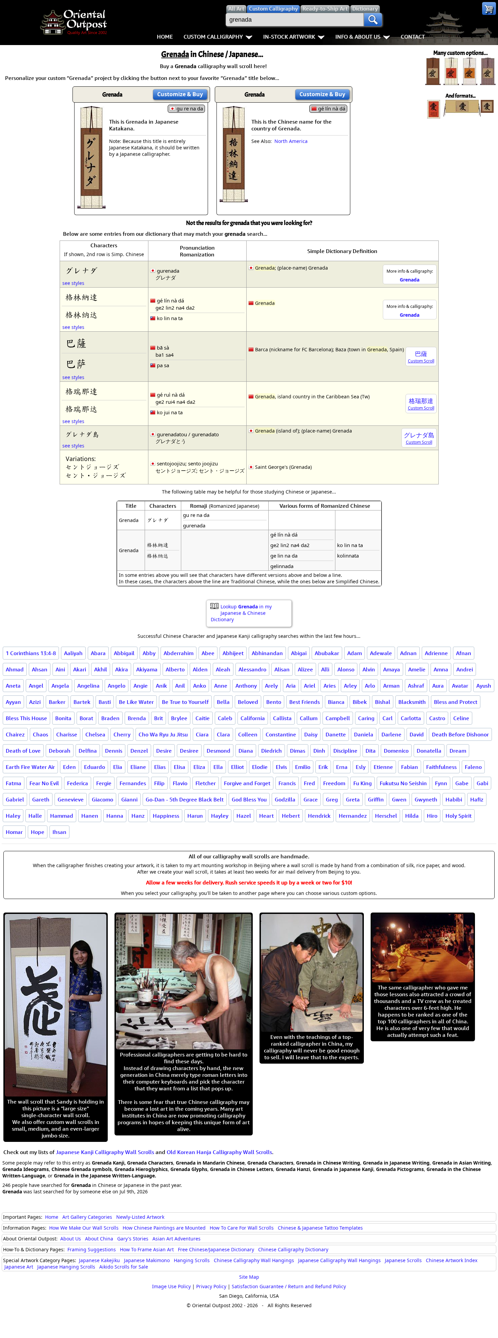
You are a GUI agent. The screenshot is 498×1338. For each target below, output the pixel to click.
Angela (60, 685)
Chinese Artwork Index (451, 1260)
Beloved (248, 701)
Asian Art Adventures (176, 1238)
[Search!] (373, 19)
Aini (60, 669)
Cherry (121, 734)
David (417, 734)
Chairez (15, 734)
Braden (110, 718)
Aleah (223, 669)
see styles (73, 283)
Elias (160, 767)
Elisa (179, 767)
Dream (458, 750)
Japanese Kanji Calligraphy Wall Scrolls (105, 1152)
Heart (266, 815)
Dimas (297, 750)
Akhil (100, 669)
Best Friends (304, 701)
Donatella (429, 750)
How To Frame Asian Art (147, 1249)
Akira (121, 669)
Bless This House (26, 718)
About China (99, 1238)
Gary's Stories (132, 1238)
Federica (77, 783)
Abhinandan (267, 653)
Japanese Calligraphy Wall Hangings (339, 1260)
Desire (164, 750)
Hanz (138, 815)
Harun (195, 815)
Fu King (362, 783)
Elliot (237, 767)
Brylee (179, 718)
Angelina (88, 685)
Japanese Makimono (147, 1260)
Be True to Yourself (185, 701)
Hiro (432, 815)
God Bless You (249, 799)
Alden (200, 669)
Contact (413, 36)
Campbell (338, 718)
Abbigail (124, 653)
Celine (461, 718)
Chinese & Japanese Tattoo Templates (320, 1228)
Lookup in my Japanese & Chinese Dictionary (241, 613)
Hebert (291, 815)
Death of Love (23, 750)
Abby (149, 653)
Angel (36, 685)
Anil (180, 685)
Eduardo (94, 767)
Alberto (175, 669)
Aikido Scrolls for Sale (123, 1266)
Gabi (482, 783)
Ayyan (13, 701)
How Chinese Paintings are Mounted (164, 1228)
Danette (336, 734)
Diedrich (271, 750)
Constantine (281, 734)
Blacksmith (412, 701)
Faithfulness (441, 767)
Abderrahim (178, 653)
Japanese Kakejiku (99, 1260)
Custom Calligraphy (213, 36)
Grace (311, 799)
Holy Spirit (458, 815)
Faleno (473, 767)
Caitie (202, 718)
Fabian (409, 767)
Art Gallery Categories (87, 1217)
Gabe (462, 783)
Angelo (116, 685)
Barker (57, 701)
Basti (105, 701)
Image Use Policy (171, 1286)
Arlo (370, 685)
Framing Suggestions (91, 1249)
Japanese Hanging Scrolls (66, 1266)
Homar (14, 832)
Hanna (114, 815)
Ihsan (59, 832)
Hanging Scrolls (192, 1260)
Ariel (309, 685)
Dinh (319, 750)
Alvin (368, 669)
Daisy (310, 734)
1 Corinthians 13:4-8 (31, 653)
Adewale (381, 653)
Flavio (180, 783)
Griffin (376, 799)
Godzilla (285, 799)
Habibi (453, 799)
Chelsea (95, 734)
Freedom (334, 783)
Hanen (89, 815)
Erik (323, 767)
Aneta (13, 685)
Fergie (103, 783)
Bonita (63, 718)
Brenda (137, 718)
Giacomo (102, 799)
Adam (354, 653)
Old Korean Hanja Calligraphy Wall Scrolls (219, 1152)
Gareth (40, 799)
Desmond (218, 750)
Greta (353, 799)
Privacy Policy (211, 1286)
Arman (391, 685)
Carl (387, 718)
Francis (287, 783)
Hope (37, 832)
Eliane (138, 767)
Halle (35, 815)
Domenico (396, 750)
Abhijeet (233, 653)
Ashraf (416, 685)
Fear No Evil (44, 783)
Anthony (246, 685)
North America (291, 141)
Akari (79, 669)
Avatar (460, 685)
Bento (273, 701)
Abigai (299, 653)
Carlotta (411, 718)
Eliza (199, 767)
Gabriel (15, 799)
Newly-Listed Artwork (140, 1217)
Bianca (336, 701)
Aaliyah (73, 653)
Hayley (219, 815)
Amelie (417, 669)
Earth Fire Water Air (30, 767)
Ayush (483, 685)
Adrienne (436, 653)
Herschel (386, 815)
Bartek (82, 701)
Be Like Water (136, 701)
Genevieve (71, 799)
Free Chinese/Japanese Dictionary (216, 1249)
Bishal (382, 701)
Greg (332, 799)
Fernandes (133, 783)
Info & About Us (357, 36)
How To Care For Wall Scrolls (242, 1228)
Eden (69, 767)
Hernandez (353, 815)
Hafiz (476, 799)
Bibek (360, 701)
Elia (117, 767)
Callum (308, 718)
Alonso (345, 669)
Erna (342, 767)
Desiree (189, 750)
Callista (282, 718)
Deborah (59, 750)
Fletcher (205, 783)
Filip (159, 783)
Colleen (247, 734)
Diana (245, 750)
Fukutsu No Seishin (403, 783)
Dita (371, 750)
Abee (208, 653)
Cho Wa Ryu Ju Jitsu (163, 734)
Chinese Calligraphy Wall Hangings (254, 1260)
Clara (223, 734)
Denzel (139, 750)
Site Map (249, 1277)
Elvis (281, 767)
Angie (140, 685)
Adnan (408, 653)
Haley (13, 815)
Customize (180, 94)
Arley (350, 685)
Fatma (13, 783)
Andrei (464, 669)
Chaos (40, 734)
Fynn (441, 783)
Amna (441, 669)
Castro (437, 718)
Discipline (345, 750)
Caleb (225, 718)
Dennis (113, 750)
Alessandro (252, 669)
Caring (366, 718)
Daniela (363, 734)
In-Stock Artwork (289, 36)
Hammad (61, 815)
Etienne (383, 767)
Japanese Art (18, 1266)
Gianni (129, 799)
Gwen (399, 799)
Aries (330, 685)
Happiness (166, 815)
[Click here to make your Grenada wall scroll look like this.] (91, 205)
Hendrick (319, 815)
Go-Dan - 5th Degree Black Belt (185, 799)
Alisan (282, 669)
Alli (325, 669)
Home (165, 36)
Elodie (260, 767)
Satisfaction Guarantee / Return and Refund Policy (289, 1286)
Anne (220, 685)
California (253, 718)
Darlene (391, 734)
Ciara (202, 734)
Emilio (302, 767)
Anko (199, 685)
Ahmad (15, 669)
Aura (438, 685)
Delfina (88, 750)
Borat (86, 718)
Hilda (412, 815)
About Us (70, 1238)
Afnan (463, 653)
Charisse (66, 734)
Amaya (391, 669)
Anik (161, 685)
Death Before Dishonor (460, 734)
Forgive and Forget (247, 783)
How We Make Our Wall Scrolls (84, 1228)
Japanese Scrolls (403, 1260)
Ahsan (39, 669)
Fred (309, 783)
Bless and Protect (455, 701)
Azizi (35, 701)
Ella (218, 767)
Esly (361, 767)
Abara (98, 653)
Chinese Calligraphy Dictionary (293, 1249)
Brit (158, 718)
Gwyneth (426, 799)
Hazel (243, 815)
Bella (223, 701)
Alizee (305, 669)
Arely (271, 685)
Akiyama (147, 669)
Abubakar (327, 653)
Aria (291, 685)
